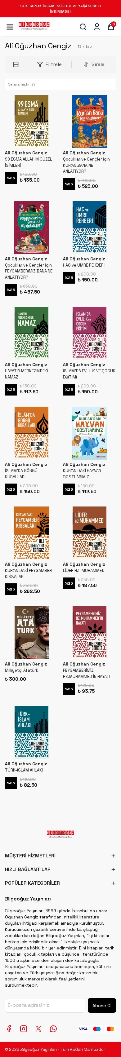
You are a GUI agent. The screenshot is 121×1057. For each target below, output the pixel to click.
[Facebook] (8, 1029)
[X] (38, 1029)
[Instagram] (23, 1029)
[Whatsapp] (53, 1029)
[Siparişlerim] (97, 27)
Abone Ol (101, 1005)
